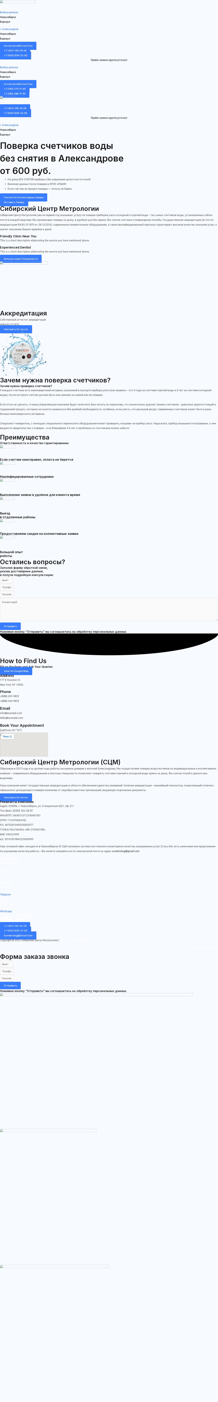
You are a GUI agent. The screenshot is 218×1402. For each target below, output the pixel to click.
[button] (109, 12)
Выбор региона (9, 12)
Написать (5, 882)
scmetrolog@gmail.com (125, 851)
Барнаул (5, 21)
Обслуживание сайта (205, 947)
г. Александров (9, 29)
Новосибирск (8, 17)
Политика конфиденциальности (80, 940)
